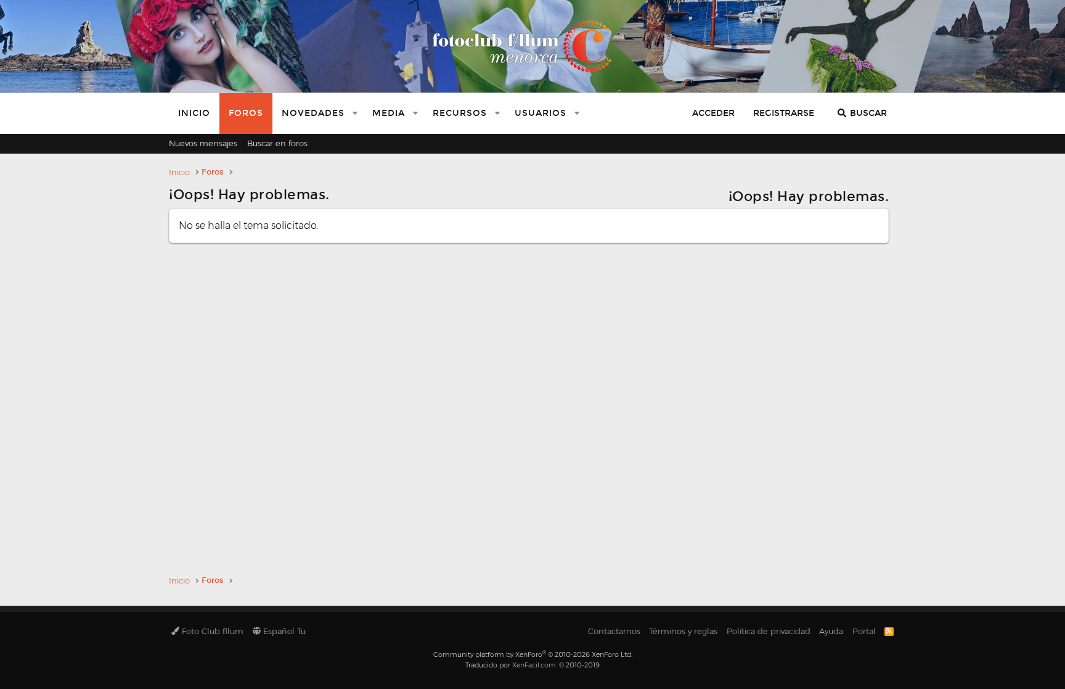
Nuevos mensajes (203, 143)
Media (388, 113)
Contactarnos (614, 631)
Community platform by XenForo (532, 654)
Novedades (313, 113)
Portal (864, 631)
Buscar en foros (277, 143)
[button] (355, 113)
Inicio (194, 113)
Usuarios (540, 113)
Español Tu (283, 631)
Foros (246, 113)
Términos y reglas (683, 631)
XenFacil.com (534, 665)
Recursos (460, 113)
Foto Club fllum (211, 631)
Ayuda (831, 631)
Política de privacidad (768, 631)
